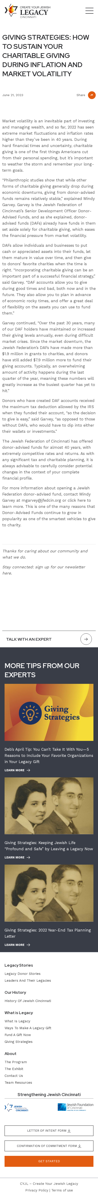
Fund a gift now (18, 1035)
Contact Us (14, 1076)
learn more (14, 770)
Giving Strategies (19, 1042)
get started (49, 1161)
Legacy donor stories (23, 974)
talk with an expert (29, 639)
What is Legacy (17, 1021)
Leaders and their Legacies (28, 980)
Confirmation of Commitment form (47, 1146)
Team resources (18, 1083)
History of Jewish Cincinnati (28, 1001)
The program (16, 1062)
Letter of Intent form (47, 1130)
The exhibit (14, 1069)
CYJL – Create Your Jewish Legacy (49, 1184)
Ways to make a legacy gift (28, 1028)
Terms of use (62, 1190)
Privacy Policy (36, 1190)
